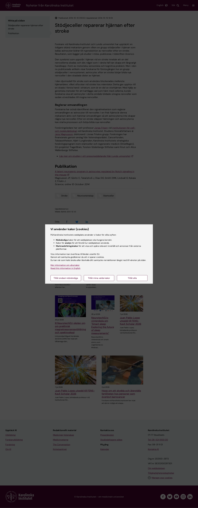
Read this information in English (65, 268)
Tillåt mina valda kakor (99, 278)
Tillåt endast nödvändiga (66, 278)
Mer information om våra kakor (65, 265)
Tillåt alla (132, 278)
